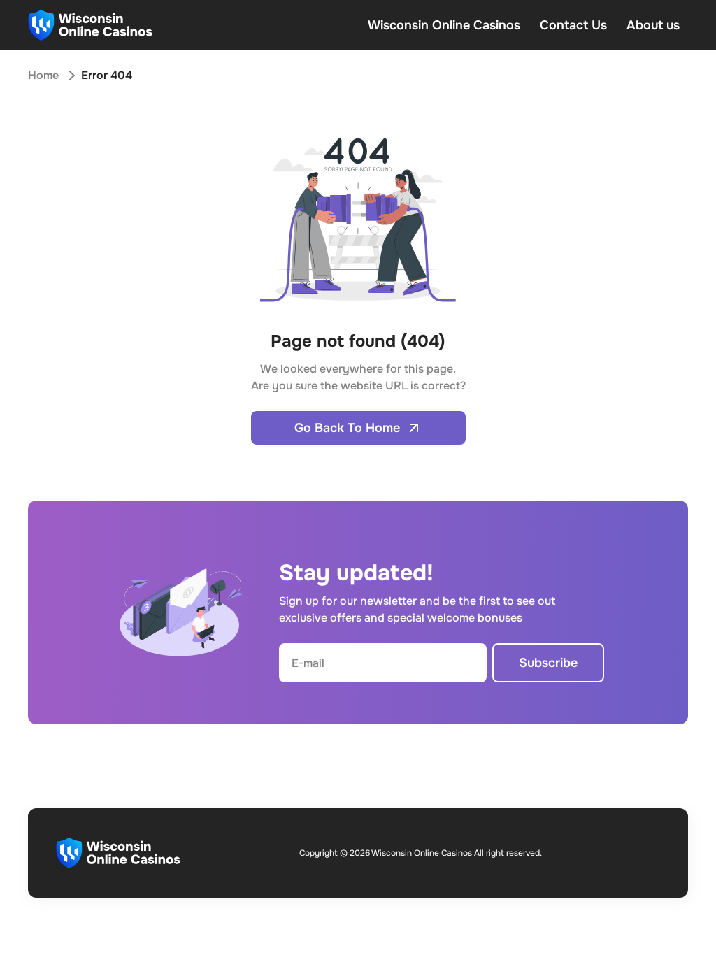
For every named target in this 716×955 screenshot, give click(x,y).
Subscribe (548, 662)
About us (653, 25)
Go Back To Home (347, 428)
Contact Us (573, 25)
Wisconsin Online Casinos (444, 25)
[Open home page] (90, 25)
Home (43, 75)
